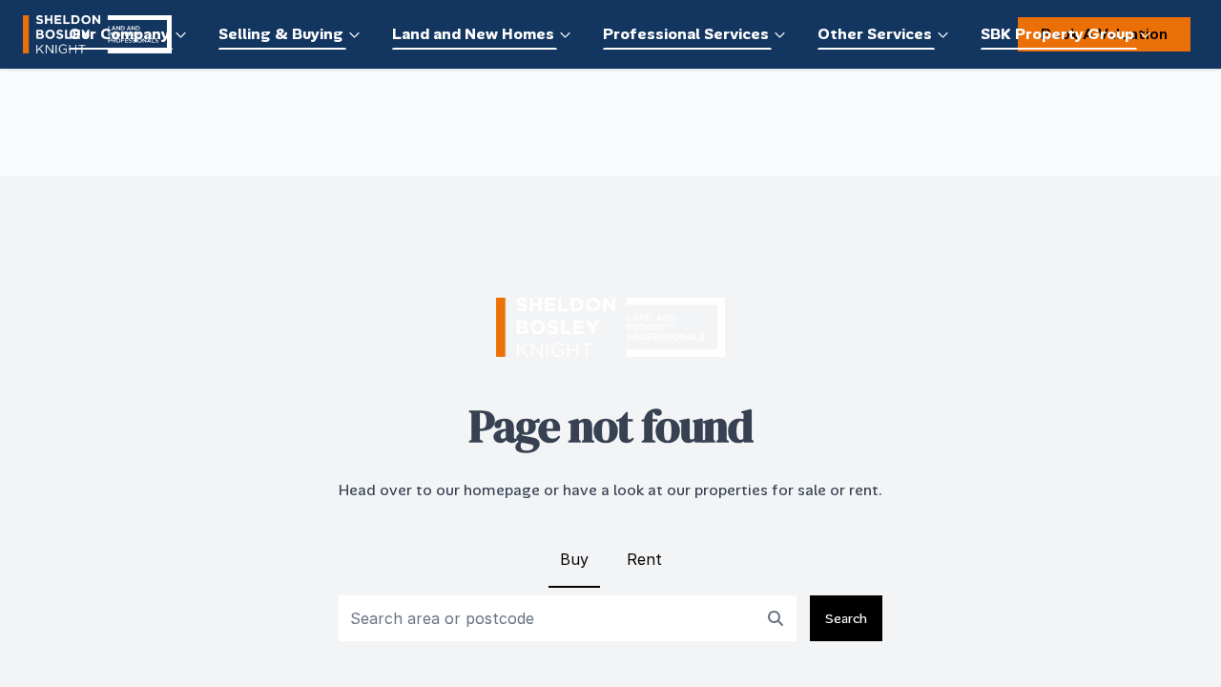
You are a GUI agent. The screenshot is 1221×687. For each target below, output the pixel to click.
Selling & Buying (280, 34)
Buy (574, 559)
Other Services (874, 34)
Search (846, 618)
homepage (502, 490)
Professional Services (686, 34)
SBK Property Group (1057, 34)
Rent (644, 559)
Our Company (119, 34)
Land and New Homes (473, 34)
